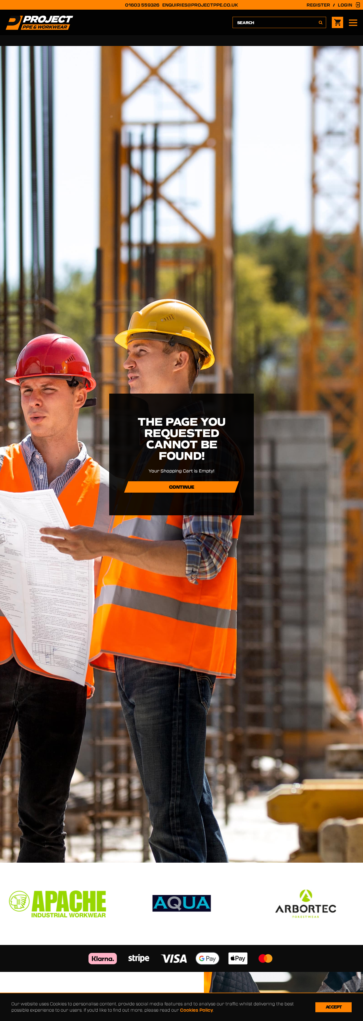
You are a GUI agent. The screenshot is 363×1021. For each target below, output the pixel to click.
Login (345, 5)
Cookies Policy (196, 1010)
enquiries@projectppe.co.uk (200, 5)
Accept (334, 1007)
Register (318, 5)
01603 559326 (142, 5)
